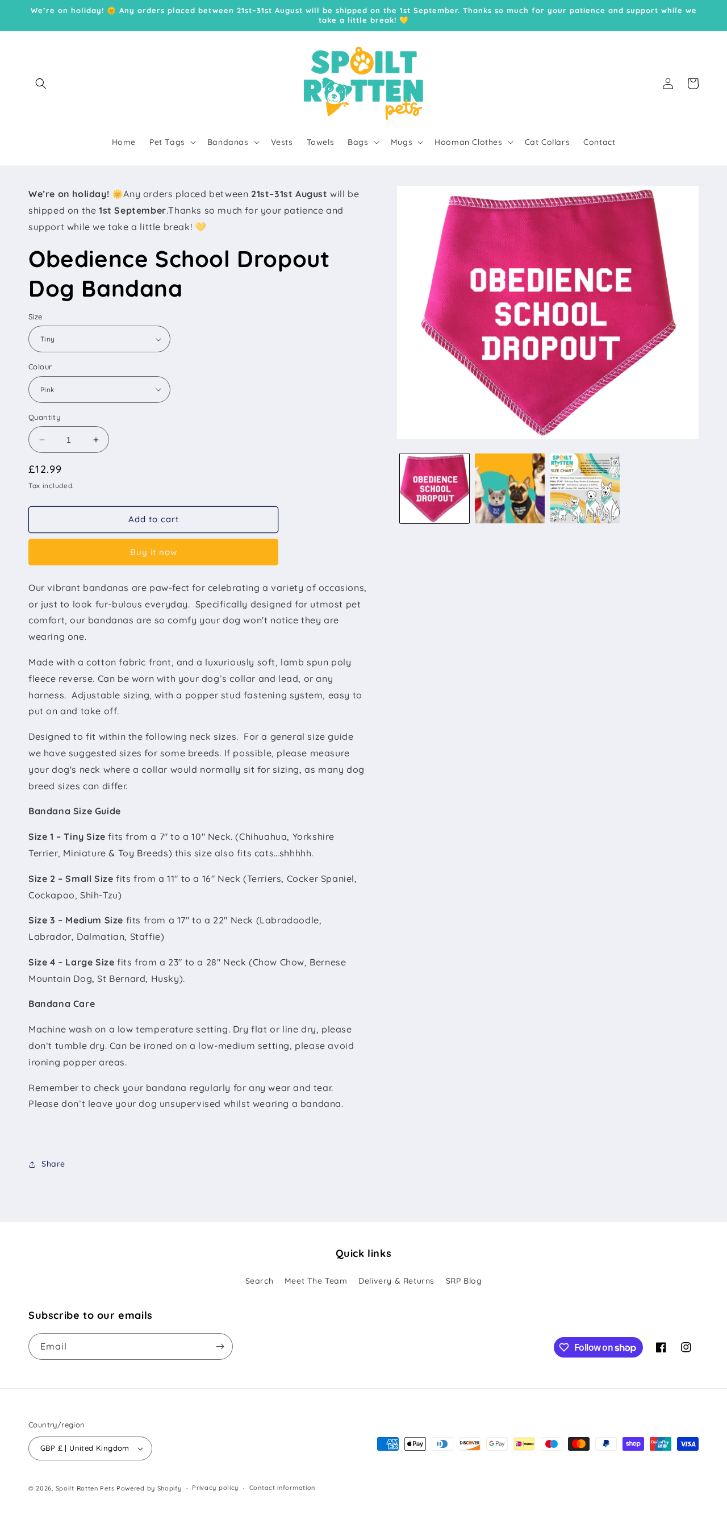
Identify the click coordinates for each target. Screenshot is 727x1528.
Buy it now (153, 552)
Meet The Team (316, 1281)
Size (35, 316)
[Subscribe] (219, 1346)
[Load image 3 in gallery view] (509, 488)
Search (259, 1281)
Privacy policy (215, 1488)
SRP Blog (464, 1281)
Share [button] (53, 1164)
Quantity (44, 417)
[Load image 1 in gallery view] (434, 488)
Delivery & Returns (396, 1281)
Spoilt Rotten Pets (85, 1488)
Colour (40, 366)
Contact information (282, 1488)
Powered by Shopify (149, 1488)
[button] (40, 83)
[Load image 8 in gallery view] (585, 488)
